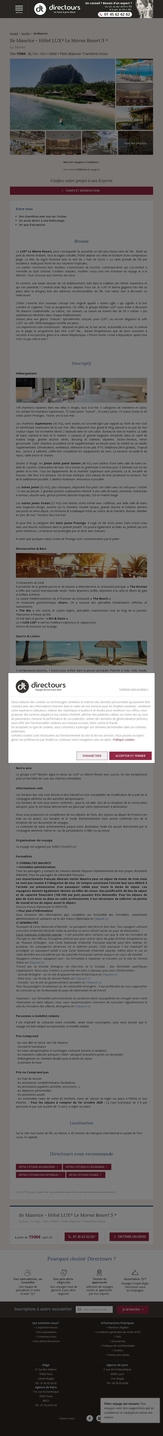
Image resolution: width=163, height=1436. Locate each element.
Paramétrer (92, 756)
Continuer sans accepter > (134, 689)
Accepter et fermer (130, 756)
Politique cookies (124, 739)
